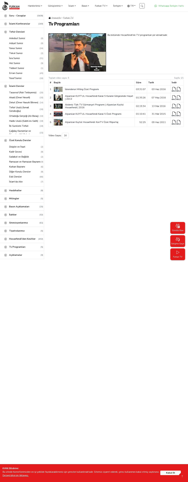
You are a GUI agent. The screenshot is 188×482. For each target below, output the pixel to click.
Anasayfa (56, 17)
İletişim (117, 5)
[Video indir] (174, 89)
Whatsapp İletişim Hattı (171, 5)
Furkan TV (100, 5)
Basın (84, 5)
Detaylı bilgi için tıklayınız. (15, 475)
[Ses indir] (178, 89)
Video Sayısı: (54, 135)
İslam (71, 5)
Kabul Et (170, 472)
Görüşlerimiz (54, 5)
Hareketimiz (34, 5)
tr (132, 5)
